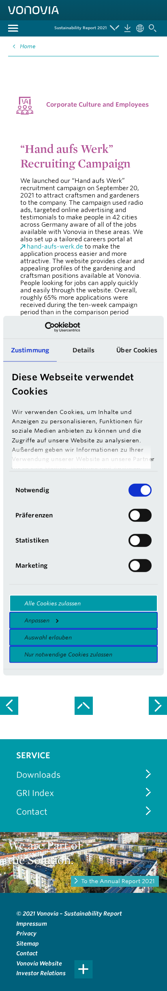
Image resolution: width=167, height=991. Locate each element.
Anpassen (36, 620)
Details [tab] (84, 350)
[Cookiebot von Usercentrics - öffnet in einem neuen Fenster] (44, 327)
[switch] (140, 514)
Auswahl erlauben (48, 637)
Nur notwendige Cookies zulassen (68, 654)
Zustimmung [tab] (30, 350)
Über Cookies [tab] (136, 350)
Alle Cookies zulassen (52, 603)
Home (28, 46)
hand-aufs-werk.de (55, 246)
